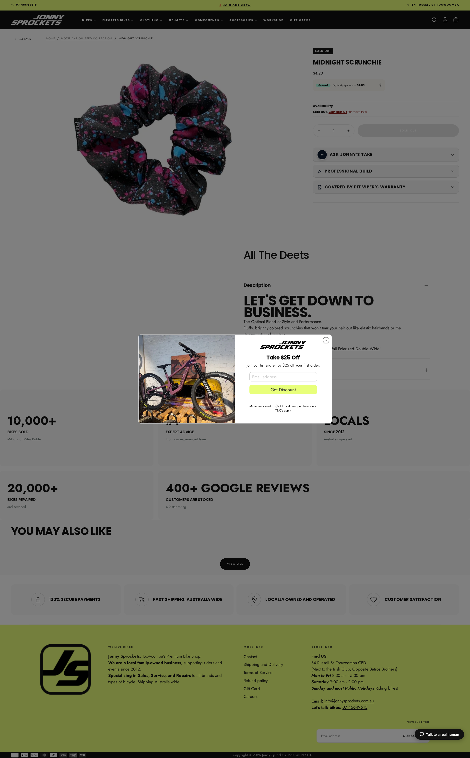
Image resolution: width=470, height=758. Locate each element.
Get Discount (283, 389)
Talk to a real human (442, 734)
